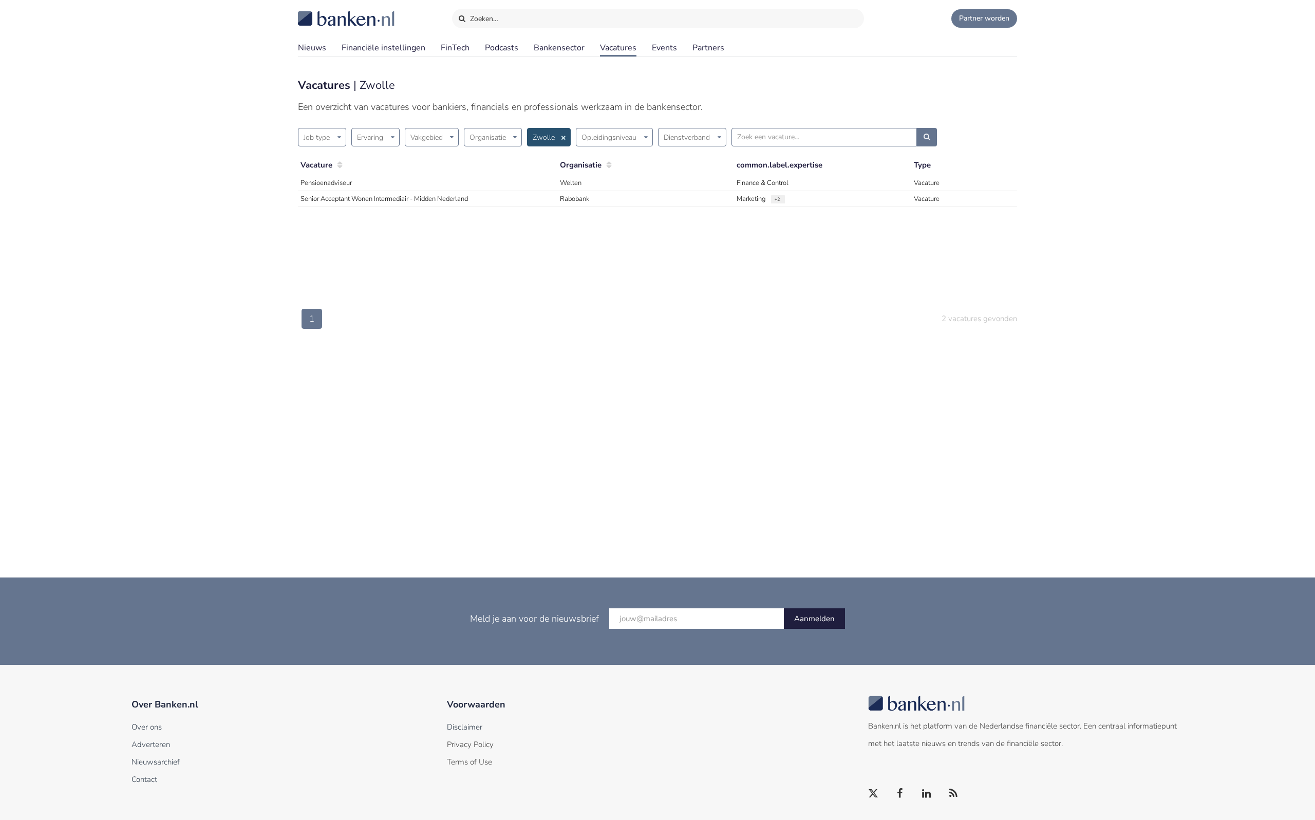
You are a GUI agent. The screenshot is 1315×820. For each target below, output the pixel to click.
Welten (570, 183)
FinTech (455, 47)
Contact (144, 779)
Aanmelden (814, 618)
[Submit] (927, 137)
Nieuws (312, 47)
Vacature (316, 165)
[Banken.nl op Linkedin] (927, 793)
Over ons (147, 727)
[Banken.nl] (321, 12)
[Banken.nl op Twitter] (873, 793)
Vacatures (618, 47)
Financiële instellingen (383, 47)
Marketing (752, 198)
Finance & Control (762, 183)
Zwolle (544, 137)
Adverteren (151, 744)
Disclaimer (464, 727)
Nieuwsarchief (156, 762)
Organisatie (487, 137)
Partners (708, 47)
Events (664, 47)
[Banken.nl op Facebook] (900, 793)
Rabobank (574, 198)
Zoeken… (483, 19)
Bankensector (559, 47)
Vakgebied (426, 137)
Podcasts (501, 47)
